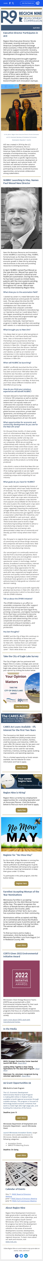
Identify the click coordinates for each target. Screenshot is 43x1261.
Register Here (21, 883)
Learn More (21, 767)
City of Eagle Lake (13, 661)
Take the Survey (21, 706)
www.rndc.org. (11, 1242)
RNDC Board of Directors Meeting (24, 1198)
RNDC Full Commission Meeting (24, 1201)
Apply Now (21, 810)
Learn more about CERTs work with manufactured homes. (16, 1021)
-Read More (21, 1063)
